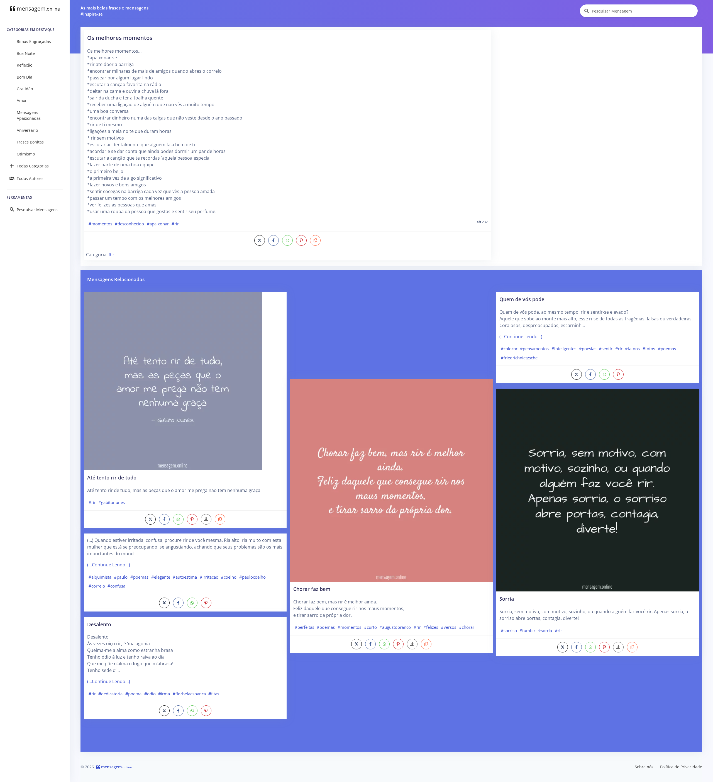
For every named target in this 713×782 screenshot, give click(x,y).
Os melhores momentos (119, 38)
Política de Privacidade (681, 766)
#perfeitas (304, 627)
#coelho (228, 577)
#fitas (213, 693)
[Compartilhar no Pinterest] (301, 240)
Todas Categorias (33, 166)
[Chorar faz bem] (391, 480)
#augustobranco (395, 627)
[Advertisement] (597, 69)
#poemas (139, 577)
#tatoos (632, 348)
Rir (111, 255)
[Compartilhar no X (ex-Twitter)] (259, 240)
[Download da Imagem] (206, 519)
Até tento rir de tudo (111, 477)
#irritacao (209, 577)
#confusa (116, 586)
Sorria (506, 598)
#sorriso (509, 630)
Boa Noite (26, 53)
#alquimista (100, 577)
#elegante (160, 577)
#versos (448, 627)
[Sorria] (597, 490)
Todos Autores (30, 178)
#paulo (121, 577)
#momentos (100, 223)
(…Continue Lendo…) (108, 565)
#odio (150, 693)
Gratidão (25, 88)
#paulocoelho (252, 577)
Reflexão (24, 65)
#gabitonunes (111, 502)
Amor (22, 100)
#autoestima (185, 577)
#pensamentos (534, 348)
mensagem (37, 8)
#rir (175, 223)
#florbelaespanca (189, 693)
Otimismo (26, 154)
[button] (315, 240)
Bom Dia (24, 77)
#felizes (430, 627)
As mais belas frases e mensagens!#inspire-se (115, 11)
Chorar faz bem (311, 588)
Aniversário (27, 130)
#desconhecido (129, 223)
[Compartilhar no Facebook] (273, 240)
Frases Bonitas (30, 142)
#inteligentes (563, 348)
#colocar (509, 348)
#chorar (466, 627)
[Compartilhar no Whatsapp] (287, 240)
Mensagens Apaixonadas (29, 115)
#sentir (605, 348)
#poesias (587, 348)
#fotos (649, 348)
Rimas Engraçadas (34, 41)
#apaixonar (158, 223)
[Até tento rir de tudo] (173, 380)
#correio (97, 586)
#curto (370, 627)
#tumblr (527, 630)
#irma (164, 693)
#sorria (545, 630)
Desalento (99, 624)
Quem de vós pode (521, 299)
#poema (133, 693)
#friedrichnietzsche (519, 357)
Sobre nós (644, 766)
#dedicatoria (110, 693)
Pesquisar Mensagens (37, 209)
